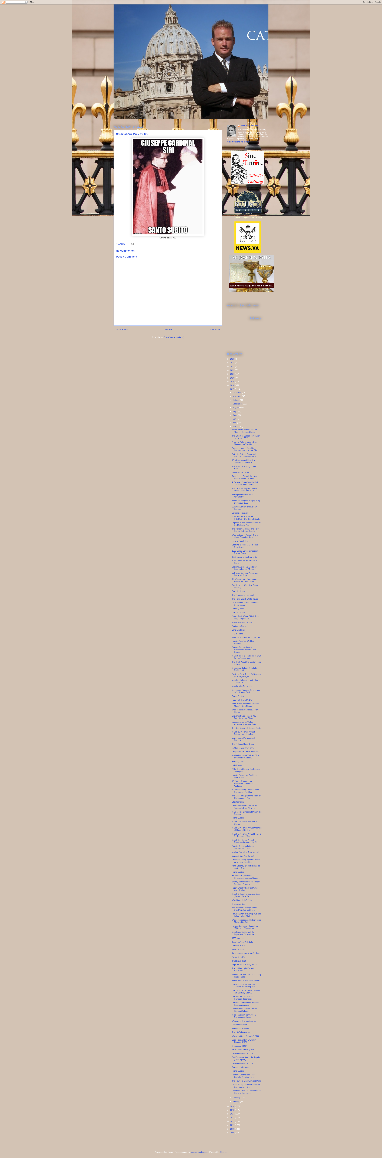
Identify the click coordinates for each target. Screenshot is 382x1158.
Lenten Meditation (239, 1025)
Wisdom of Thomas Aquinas (244, 1021)
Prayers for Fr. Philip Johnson (245, 752)
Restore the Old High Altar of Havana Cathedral (244, 1010)
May (235, 419)
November (237, 396)
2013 (232, 1118)
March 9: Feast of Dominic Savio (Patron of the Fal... (246, 895)
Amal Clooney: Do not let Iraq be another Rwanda (246, 867)
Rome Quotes (238, 609)
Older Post (214, 329)
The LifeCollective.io (240, 1032)
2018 (232, 385)
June (235, 415)
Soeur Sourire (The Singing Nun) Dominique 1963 (246, 502)
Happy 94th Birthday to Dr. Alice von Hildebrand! (245, 889)
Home (168, 329)
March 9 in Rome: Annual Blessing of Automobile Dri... (245, 841)
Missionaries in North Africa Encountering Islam (244, 1016)
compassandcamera (199, 1152)
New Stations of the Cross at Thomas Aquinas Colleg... (244, 431)
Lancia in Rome (238, 630)
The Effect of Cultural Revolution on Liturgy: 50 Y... (246, 437)
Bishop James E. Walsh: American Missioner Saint (244, 723)
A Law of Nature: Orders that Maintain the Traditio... (244, 443)
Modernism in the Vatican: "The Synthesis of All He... (245, 756)
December (237, 392)
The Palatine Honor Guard (243, 744)
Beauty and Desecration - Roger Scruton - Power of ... (245, 883)
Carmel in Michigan (240, 1067)
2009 (232, 1133)
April (235, 423)
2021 (232, 374)
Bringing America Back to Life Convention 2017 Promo (245, 568)
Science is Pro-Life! (240, 1028)
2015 (232, 1110)
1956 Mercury (238, 938)
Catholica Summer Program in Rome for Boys (245, 574)
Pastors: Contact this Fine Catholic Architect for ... (243, 1076)
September (238, 404)
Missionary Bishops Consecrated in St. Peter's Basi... (246, 691)
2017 (232, 389)
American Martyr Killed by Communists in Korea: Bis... (245, 449)
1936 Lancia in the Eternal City (245, 557)
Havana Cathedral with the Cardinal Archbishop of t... (244, 985)
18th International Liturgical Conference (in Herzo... (243, 461)
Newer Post (122, 329)
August (236, 407)
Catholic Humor (238, 591)
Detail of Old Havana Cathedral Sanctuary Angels (245, 1004)
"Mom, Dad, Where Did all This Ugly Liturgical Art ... (245, 617)
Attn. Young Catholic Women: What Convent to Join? (244, 477)
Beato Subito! (238, 949)
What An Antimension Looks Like (246, 637)
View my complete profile (238, 142)
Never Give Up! (238, 957)
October (236, 400)
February (237, 1098)
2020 (232, 378)
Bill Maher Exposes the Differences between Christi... (246, 877)
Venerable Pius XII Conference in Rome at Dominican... (246, 1092)
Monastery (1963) (239, 1046)
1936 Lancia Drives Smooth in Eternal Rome (245, 552)
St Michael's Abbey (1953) (243, 1050)
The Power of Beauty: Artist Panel (246, 1081)
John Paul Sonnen (249, 126)
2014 (232, 1114)
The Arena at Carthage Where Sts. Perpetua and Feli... (244, 909)
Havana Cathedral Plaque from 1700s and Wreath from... (245, 927)
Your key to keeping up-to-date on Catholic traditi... (246, 681)
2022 (232, 370)
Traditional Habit (239, 961)
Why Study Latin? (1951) (242, 900)
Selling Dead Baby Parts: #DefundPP (243, 495)
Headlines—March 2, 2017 (243, 1063)
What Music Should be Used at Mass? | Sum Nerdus (245, 705)
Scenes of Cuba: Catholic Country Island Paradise (246, 975)
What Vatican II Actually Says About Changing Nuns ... (245, 536)
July (235, 411)
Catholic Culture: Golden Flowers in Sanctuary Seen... (246, 991)
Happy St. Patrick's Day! (242, 700)
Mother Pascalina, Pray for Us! (245, 852)
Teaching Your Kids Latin (242, 942)
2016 (232, 1106)
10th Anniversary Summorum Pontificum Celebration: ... (244, 580)
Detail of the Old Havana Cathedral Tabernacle (242, 997)
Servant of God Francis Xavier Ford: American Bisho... (245, 717)
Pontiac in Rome (239, 626)
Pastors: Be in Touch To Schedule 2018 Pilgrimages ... (246, 675)
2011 (232, 1125)
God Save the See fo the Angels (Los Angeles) (246, 1058)
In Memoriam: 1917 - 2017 (243, 748)
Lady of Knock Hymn (241, 541)
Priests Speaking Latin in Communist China (243, 847)
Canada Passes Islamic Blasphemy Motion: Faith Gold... (244, 649)
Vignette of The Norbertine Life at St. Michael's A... (246, 524)
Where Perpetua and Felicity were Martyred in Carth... (246, 921)
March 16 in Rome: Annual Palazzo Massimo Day (243, 733)
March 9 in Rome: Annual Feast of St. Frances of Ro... (246, 835)
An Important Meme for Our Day (246, 953)
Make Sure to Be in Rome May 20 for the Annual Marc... (246, 657)
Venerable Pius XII (240, 513)
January (236, 1101)
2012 (232, 1121)
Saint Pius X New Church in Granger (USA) (244, 1041)
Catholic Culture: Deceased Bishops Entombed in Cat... (245, 455)
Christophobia (238, 802)
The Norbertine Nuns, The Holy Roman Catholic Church (245, 530)
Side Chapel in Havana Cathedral (246, 980)
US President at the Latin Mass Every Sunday (245, 604)
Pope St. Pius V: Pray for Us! (245, 965)
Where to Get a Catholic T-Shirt (245, 1036)
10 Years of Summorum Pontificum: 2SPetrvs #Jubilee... (242, 783)
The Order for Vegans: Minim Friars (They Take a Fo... (244, 489)
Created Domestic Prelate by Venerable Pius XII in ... (244, 807)
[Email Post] (132, 243)
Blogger (223, 1152)
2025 (232, 359)
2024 (232, 363)
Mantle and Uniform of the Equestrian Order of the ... (244, 933)
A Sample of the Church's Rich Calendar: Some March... (245, 483)
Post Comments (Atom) (174, 337)
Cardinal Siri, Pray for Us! (243, 856)
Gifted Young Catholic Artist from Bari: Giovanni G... (246, 1085)
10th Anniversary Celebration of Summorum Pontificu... (245, 791)
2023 (232, 366)
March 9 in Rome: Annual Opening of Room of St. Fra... (246, 829)
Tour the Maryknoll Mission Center (246, 728)
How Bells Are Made (240, 472)
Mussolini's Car (238, 904)
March (236, 426)
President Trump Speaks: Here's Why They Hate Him (246, 861)
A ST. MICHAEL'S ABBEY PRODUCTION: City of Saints (246, 518)
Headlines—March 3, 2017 (243, 1053)
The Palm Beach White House (245, 599)
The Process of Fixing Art (243, 595)
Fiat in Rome (237, 634)
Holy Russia (237, 765)
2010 (232, 1129)
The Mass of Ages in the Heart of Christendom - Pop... (246, 797)
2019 (232, 381)
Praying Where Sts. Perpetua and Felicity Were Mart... (246, 915)
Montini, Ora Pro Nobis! (242, 686)
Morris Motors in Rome (242, 622)
